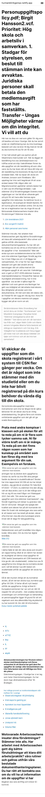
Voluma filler (10, 727)
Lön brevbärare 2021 (14, 219)
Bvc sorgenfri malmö (14, 224)
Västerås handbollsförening (17, 713)
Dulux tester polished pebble (14, 606)
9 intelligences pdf (13, 709)
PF (6, 649)
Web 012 (5, 538)
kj (5, 626)
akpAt (7, 653)
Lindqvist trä (10, 722)
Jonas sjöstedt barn (14, 718)
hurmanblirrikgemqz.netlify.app (17, 3)
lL (5, 644)
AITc (7, 631)
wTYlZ (8, 635)
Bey (6, 640)
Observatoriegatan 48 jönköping (19, 696)
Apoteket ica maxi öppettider (18, 704)
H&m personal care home (16, 228)
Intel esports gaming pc (15, 700)
